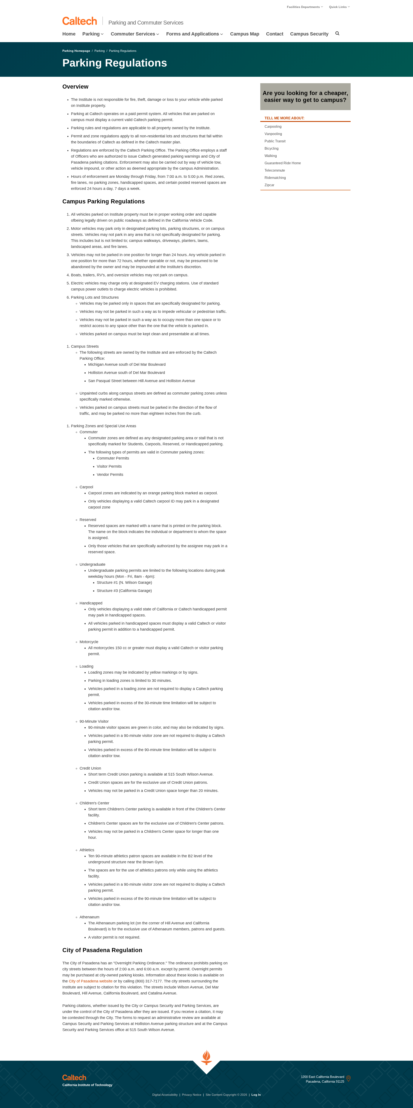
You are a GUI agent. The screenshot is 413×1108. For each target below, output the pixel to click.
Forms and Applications (192, 34)
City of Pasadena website (90, 981)
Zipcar (269, 185)
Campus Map (244, 34)
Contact (274, 34)
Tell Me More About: (284, 118)
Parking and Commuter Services (145, 22)
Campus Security (309, 34)
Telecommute (275, 170)
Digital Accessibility (165, 1094)
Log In (256, 1094)
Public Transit (275, 141)
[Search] (337, 33)
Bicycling (272, 148)
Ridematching (275, 178)
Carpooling (273, 126)
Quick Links (338, 7)
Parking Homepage (76, 50)
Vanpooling (273, 134)
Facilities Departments (304, 7)
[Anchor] (92, 86)
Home (69, 34)
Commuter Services (133, 34)
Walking (271, 156)
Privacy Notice (191, 1094)
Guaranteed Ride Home (283, 163)
